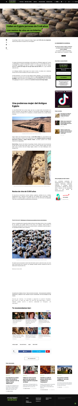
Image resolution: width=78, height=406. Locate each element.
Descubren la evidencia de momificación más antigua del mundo (65, 114)
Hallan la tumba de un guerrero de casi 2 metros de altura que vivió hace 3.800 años (66, 131)
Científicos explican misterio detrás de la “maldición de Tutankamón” (45, 380)
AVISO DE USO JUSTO (49, 399)
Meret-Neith (35, 344)
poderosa (16, 79)
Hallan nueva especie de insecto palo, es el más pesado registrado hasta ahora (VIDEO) (65, 123)
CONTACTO (38, 401)
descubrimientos (23, 344)
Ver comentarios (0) (31, 358)
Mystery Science (23, 293)
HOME (27, 398)
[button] (6, 1)
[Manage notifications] (75, 403)
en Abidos (14, 78)
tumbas (46, 111)
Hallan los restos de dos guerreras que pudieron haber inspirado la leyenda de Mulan (30, 380)
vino (27, 40)
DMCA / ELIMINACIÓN (28, 402)
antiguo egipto (15, 344)
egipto (29, 344)
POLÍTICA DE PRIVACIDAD (38, 399)
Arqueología (8, 22)
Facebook (48, 299)
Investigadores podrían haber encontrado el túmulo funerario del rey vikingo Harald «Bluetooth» (12, 380)
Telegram (45, 301)
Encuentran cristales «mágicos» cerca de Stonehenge (62, 379)
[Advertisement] (31, 52)
